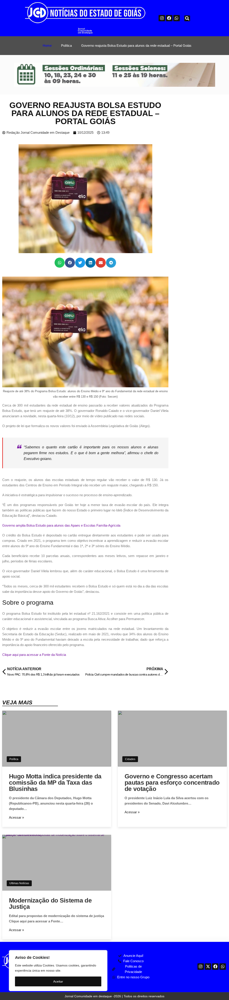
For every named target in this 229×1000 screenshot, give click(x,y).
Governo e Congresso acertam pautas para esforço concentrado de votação (172, 782)
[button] (187, 18)
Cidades (130, 759)
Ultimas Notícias (19, 883)
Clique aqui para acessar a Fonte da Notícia (34, 655)
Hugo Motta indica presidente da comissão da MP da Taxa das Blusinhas (55, 782)
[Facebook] (169, 18)
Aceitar (58, 981)
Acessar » (16, 817)
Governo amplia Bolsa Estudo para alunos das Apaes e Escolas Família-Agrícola (61, 525)
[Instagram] (162, 18)
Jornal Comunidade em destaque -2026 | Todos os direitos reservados (114, 996)
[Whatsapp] (176, 18)
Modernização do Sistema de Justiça (50, 903)
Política (13, 759)
